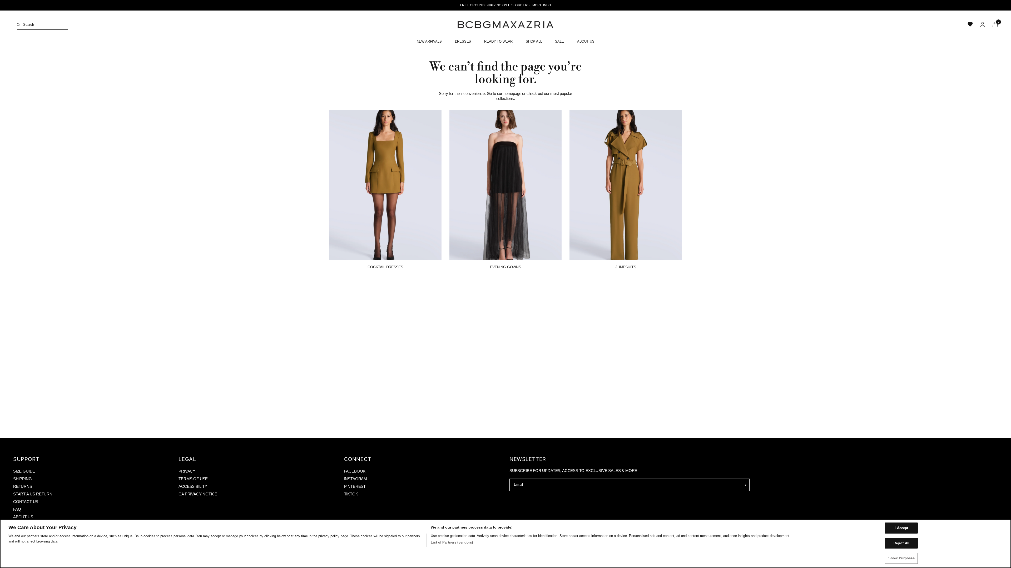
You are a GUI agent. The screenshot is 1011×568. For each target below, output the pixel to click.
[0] (993, 24)
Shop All (534, 41)
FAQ (17, 509)
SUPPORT (26, 459)
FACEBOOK (355, 471)
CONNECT (357, 459)
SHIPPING (22, 478)
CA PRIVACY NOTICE (198, 494)
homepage (512, 93)
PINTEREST (355, 486)
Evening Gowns (505, 267)
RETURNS (22, 486)
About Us (585, 41)
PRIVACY (187, 471)
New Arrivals (429, 41)
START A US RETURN (32, 494)
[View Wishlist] (970, 24)
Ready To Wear (498, 41)
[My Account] (982, 24)
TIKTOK (351, 494)
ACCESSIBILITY (193, 486)
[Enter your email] (744, 485)
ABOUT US (23, 517)
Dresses (463, 41)
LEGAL (187, 459)
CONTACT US (25, 501)
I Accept (901, 528)
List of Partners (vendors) (452, 542)
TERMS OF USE (193, 478)
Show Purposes (901, 558)
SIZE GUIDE (24, 471)
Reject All (901, 543)
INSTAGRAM (355, 478)
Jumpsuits (626, 267)
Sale (559, 41)
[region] (505, 543)
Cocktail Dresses (385, 267)
